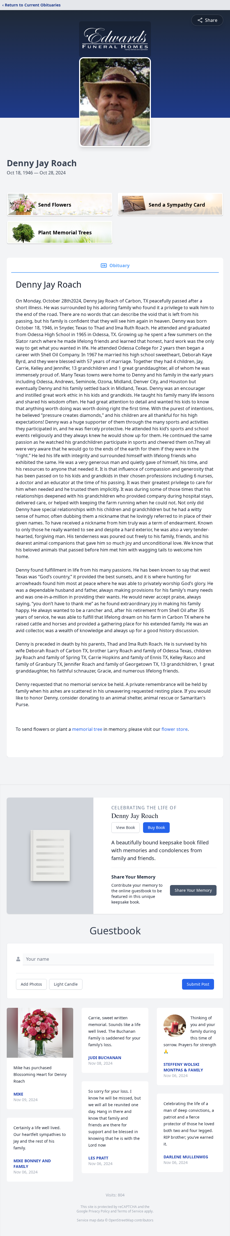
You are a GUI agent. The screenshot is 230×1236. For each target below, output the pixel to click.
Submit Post (198, 984)
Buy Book (156, 827)
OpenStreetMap (121, 1220)
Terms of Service (130, 1211)
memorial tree (87, 729)
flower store (175, 729)
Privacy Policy (99, 1211)
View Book (125, 827)
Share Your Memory (193, 890)
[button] (40, 1033)
